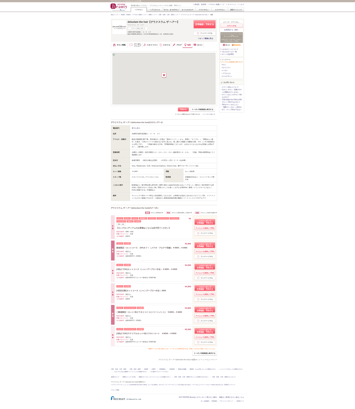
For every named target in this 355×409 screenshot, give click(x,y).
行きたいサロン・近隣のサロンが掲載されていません (232, 91)
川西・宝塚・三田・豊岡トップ (168, 14)
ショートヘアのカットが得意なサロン (231, 369)
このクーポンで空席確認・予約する (205, 222)
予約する (183, 109)
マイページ (232, 4)
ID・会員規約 (205, 401)
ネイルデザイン (226, 76)
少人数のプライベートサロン (159, 371)
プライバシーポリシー (226, 401)
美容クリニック (236, 10)
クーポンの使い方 (209, 114)
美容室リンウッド (229, 384)
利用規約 (214, 401)
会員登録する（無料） (231, 30)
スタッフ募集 (115, 390)
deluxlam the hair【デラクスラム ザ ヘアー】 (153, 22)
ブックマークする (206, 33)
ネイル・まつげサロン (171, 10)
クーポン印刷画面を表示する (202, 109)
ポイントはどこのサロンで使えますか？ (232, 96)
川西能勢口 (162, 369)
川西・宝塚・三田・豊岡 (118, 369)
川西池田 (172, 369)
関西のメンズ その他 (129, 377)
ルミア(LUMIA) (153, 384)
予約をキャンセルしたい (230, 105)
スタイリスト (226, 68)
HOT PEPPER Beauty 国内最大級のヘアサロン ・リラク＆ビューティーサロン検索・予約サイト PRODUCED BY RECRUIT (119, 7)
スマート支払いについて (230, 87)
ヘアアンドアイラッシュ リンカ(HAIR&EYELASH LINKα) (129, 384)
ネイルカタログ (187, 10)
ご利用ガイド (240, 401)
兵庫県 (146, 369)
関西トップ (152, 14)
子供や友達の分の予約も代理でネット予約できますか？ (232, 101)
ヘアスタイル (155, 10)
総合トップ (114, 14)
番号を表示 (136, 128)
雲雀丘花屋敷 (182, 369)
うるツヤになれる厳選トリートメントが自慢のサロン (130, 371)
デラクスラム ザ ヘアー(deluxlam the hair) (194, 14)
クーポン (224, 70)
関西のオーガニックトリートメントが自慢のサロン (155, 377)
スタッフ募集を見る (205, 38)
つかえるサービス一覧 (229, 52)
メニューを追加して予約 (205, 228)
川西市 (153, 369)
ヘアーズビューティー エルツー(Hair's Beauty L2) (207, 384)
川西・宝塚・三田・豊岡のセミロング (224, 377)
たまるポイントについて (229, 49)
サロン (223, 65)
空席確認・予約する (204, 24)
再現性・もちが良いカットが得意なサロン (203, 369)
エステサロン (220, 10)
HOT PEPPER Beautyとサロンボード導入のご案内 (198, 397)
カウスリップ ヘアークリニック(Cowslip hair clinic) (175, 384)
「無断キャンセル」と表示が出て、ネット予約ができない (232, 108)
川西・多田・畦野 (135, 369)
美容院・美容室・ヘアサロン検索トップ (209, 4)
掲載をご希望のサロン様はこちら (231, 397)
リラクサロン (204, 10)
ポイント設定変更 (227, 54)
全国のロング (115, 377)
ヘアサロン (139, 10)
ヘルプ (241, 4)
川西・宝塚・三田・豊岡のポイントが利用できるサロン (191, 377)
